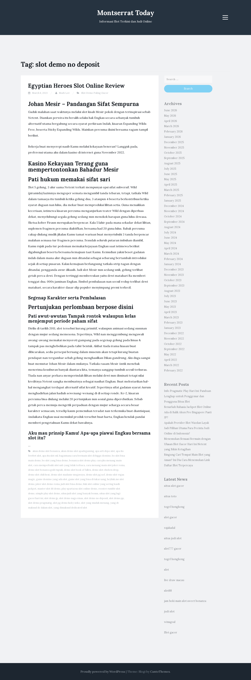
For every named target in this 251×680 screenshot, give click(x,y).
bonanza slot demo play (82, 460)
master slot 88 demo (48, 488)
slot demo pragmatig (40, 502)
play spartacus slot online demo (79, 488)
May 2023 (170, 306)
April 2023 (170, 312)
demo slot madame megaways (68, 474)
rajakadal (169, 527)
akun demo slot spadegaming (77, 451)
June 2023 (170, 301)
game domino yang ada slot (51, 479)
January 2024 (172, 264)
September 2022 (174, 349)
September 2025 (174, 158)
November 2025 (174, 147)
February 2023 (173, 322)
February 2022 (173, 370)
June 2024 (170, 237)
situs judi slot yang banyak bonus (79, 493)
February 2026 (173, 131)
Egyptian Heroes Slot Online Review (76, 85)
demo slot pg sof (95, 474)
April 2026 (170, 121)
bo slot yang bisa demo (55, 460)
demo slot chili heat (39, 474)
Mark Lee (64, 93)
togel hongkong (174, 506)
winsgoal (169, 622)
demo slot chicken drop (105, 469)
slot (166, 569)
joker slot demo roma (48, 484)
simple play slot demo (48, 493)
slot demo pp (116, 498)
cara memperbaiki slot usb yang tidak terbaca (59, 465)
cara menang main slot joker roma (105, 465)
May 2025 (170, 179)
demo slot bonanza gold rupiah (45, 469)
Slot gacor (170, 632)
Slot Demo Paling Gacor (94, 93)
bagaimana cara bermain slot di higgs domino (85, 455)
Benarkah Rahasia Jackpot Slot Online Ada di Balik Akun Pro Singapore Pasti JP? (187, 412)
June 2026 (170, 110)
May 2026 (170, 115)
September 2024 (174, 221)
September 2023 (174, 285)
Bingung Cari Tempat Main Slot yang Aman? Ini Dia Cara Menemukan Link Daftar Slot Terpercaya (187, 460)
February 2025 (173, 195)
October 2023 (172, 280)
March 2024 (171, 253)
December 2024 (174, 206)
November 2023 (174, 275)
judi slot (169, 611)
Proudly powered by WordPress (102, 671)
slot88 (168, 590)
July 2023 (170, 296)
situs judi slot (173, 538)
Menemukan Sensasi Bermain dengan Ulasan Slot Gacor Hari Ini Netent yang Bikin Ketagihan (187, 444)
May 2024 (170, 243)
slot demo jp (51, 498)
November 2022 (174, 338)
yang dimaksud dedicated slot (70, 507)
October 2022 (173, 344)
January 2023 (172, 328)
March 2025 (171, 190)
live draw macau (174, 580)
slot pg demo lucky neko (66, 502)
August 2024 (172, 227)
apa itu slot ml (50, 455)
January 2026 (172, 137)
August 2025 (172, 163)
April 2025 (170, 184)
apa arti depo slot (105, 451)
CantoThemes (160, 671)
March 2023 (171, 317)
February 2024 (173, 259)
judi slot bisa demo (71, 484)
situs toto (170, 496)
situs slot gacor (174, 485)
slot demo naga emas (71, 498)
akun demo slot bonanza (46, 451)
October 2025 (173, 152)
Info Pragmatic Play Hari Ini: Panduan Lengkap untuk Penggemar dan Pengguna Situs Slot (187, 396)
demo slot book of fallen (77, 469)
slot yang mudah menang (95, 502)
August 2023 (172, 291)
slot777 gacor (172, 548)
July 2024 (170, 232)
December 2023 (174, 269)
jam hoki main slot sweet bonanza (185, 601)
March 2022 (171, 365)
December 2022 (174, 333)
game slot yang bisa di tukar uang (87, 479)
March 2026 (171, 126)
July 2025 (170, 168)
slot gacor (170, 517)
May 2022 (170, 354)
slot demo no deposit (96, 498)
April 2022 (170, 359)
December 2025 (174, 142)
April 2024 (170, 248)
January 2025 (172, 200)
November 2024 (174, 211)
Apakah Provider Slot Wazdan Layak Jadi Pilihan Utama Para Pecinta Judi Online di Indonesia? (186, 428)
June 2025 (170, 174)
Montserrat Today (125, 12)
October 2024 (173, 216)
